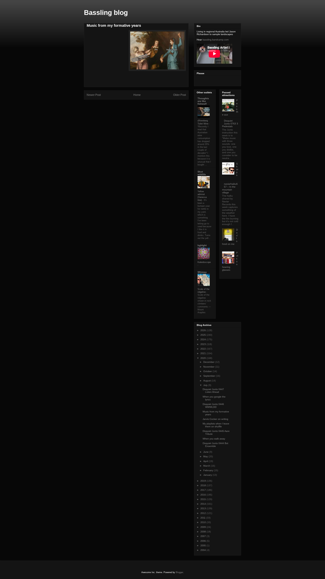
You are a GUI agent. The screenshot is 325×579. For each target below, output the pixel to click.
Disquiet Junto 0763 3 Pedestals (230, 123)
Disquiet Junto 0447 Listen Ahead (213, 390)
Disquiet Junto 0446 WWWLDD (213, 405)
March (207, 465)
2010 (203, 522)
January (208, 475)
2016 (203, 494)
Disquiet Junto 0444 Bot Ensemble (215, 444)
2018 (203, 485)
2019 (203, 480)
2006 (203, 541)
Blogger (179, 572)
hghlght (202, 245)
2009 (203, 527)
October (208, 371)
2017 (203, 490)
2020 (203, 358)
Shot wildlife (202, 173)
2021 (203, 353)
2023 (203, 344)
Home (137, 94)
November (209, 366)
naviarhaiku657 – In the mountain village (230, 188)
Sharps (237, 169)
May (206, 456)
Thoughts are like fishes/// (203, 101)
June (206, 452)
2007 (203, 536)
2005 (203, 545)
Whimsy (202, 272)
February (208, 470)
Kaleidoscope (204, 262)
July (205, 385)
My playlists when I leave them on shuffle (216, 425)
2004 (203, 550)
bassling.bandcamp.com (216, 39)
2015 (203, 499)
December (209, 362)
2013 (203, 508)
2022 (203, 348)
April (206, 461)
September (209, 375)
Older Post (179, 94)
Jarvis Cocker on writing (215, 419)
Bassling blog (106, 12)
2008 (203, 531)
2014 (203, 503)
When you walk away (214, 438)
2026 (203, 330)
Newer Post (94, 94)
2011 (203, 517)
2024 (203, 339)
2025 (203, 335)
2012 (203, 513)
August (207, 380)
